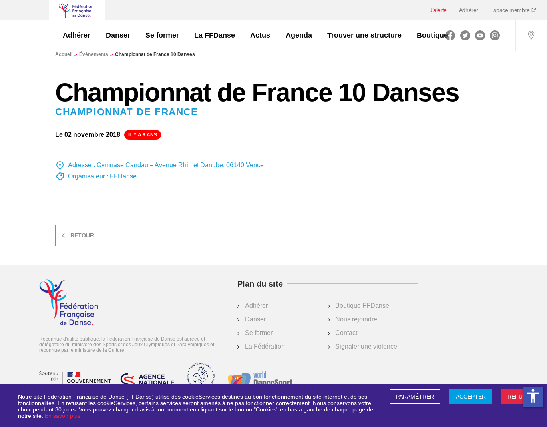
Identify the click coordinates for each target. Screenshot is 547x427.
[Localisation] (531, 35)
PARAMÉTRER (415, 396)
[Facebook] (450, 35)
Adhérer (468, 10)
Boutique (432, 35)
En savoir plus (62, 416)
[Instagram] (495, 35)
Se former (162, 35)
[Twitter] (465, 35)
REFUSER (520, 396)
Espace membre (510, 10)
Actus (260, 35)
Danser (118, 35)
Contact (346, 332)
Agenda (299, 35)
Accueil (66, 54)
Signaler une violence (366, 346)
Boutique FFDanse (362, 305)
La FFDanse (214, 35)
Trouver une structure (364, 35)
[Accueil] (68, 303)
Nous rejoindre (356, 319)
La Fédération (265, 346)
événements (96, 54)
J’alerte (438, 10)
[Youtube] (480, 35)
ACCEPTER (471, 396)
